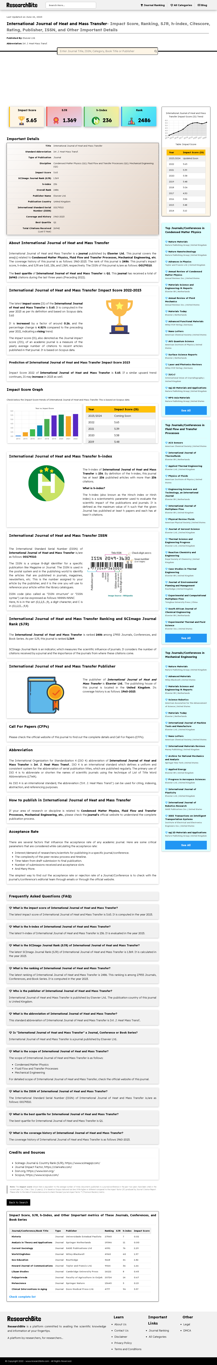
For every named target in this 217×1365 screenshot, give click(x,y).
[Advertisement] (108, 81)
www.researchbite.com (37, 1361)
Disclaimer (120, 1336)
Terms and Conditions (127, 1349)
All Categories (157, 1336)
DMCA (187, 1330)
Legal (186, 1324)
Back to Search (18, 1202)
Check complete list (22, 1296)
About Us (120, 1324)
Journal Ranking (159, 1330)
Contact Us (121, 1330)
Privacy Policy (123, 1343)
